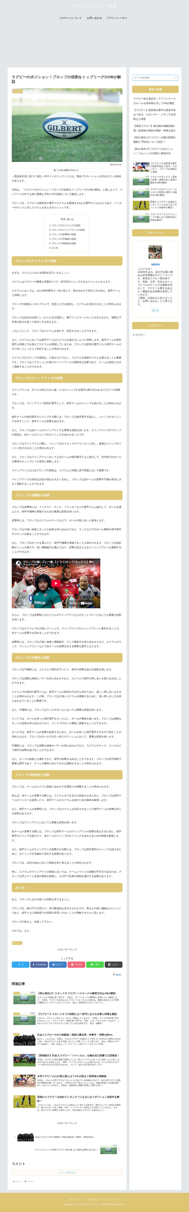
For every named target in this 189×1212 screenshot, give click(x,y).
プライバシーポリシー (112, 1200)
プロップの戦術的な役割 (64, 243)
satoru (155, 264)
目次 (63, 219)
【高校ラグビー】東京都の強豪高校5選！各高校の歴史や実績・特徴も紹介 (154, 128)
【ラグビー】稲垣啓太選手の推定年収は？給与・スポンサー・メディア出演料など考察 (154, 114)
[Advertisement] (94, 44)
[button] (113, 965)
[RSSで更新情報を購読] (157, 310)
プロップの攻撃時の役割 (64, 234)
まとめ (55, 247)
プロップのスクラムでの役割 (66, 225)
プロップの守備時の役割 (64, 239)
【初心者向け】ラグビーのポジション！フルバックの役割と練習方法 (153, 151)
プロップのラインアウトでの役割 (68, 230)
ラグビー (18, 943)
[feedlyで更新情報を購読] (153, 310)
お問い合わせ (93, 1200)
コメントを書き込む (67, 1172)
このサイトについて (76, 1200)
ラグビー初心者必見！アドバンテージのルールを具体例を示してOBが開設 (154, 100)
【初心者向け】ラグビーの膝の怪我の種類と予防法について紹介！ (154, 139)
